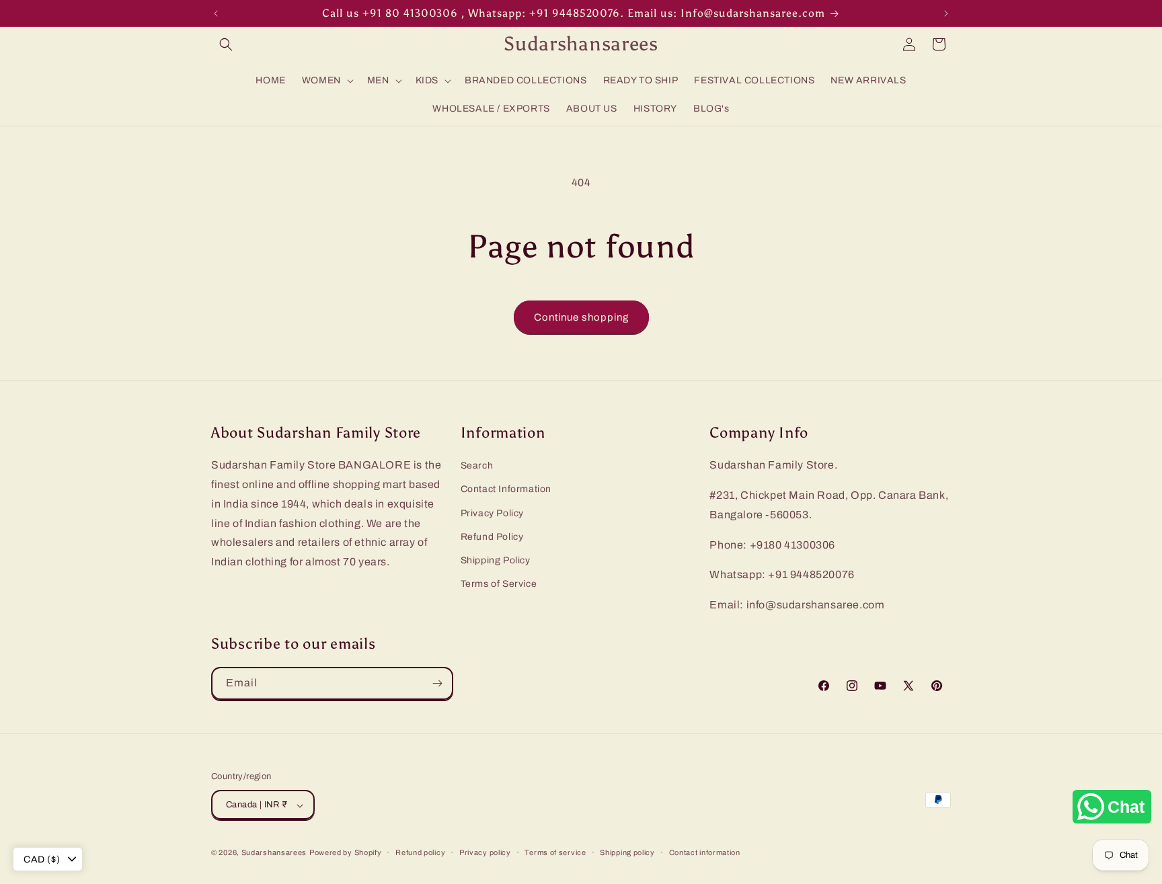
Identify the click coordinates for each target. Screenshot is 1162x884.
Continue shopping (581, 317)
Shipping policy (627, 852)
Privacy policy (485, 852)
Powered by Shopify (345, 853)
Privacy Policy (492, 513)
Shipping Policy (496, 560)
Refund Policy (492, 537)
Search (477, 465)
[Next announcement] (946, 13)
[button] (226, 44)
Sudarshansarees (274, 853)
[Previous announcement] (216, 13)
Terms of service (555, 852)
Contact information (704, 852)
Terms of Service (499, 584)
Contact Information (506, 490)
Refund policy (420, 852)
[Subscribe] (437, 683)
